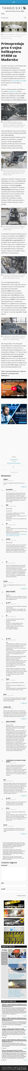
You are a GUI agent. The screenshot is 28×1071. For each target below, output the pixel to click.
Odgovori (24, 486)
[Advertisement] (14, 440)
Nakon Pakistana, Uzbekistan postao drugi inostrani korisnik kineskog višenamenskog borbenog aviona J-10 (16, 976)
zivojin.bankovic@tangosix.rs (14, 463)
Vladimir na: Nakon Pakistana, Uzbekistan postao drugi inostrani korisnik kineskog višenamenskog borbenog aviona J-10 (14, 1005)
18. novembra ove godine (18, 81)
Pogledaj (25, 1015)
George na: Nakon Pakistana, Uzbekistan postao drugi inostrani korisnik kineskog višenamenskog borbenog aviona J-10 (14, 1040)
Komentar (4, 865)
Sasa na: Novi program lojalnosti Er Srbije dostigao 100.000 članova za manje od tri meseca (14, 1051)
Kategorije (4, 18)
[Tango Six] (14, 8)
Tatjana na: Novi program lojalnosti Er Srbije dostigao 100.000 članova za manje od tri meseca (14, 1029)
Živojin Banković (14, 459)
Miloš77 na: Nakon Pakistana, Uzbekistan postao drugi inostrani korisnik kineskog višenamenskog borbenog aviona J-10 (14, 1019)
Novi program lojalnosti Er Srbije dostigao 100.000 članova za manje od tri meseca (17, 961)
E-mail (3, 889)
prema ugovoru (13, 91)
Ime (2, 883)
